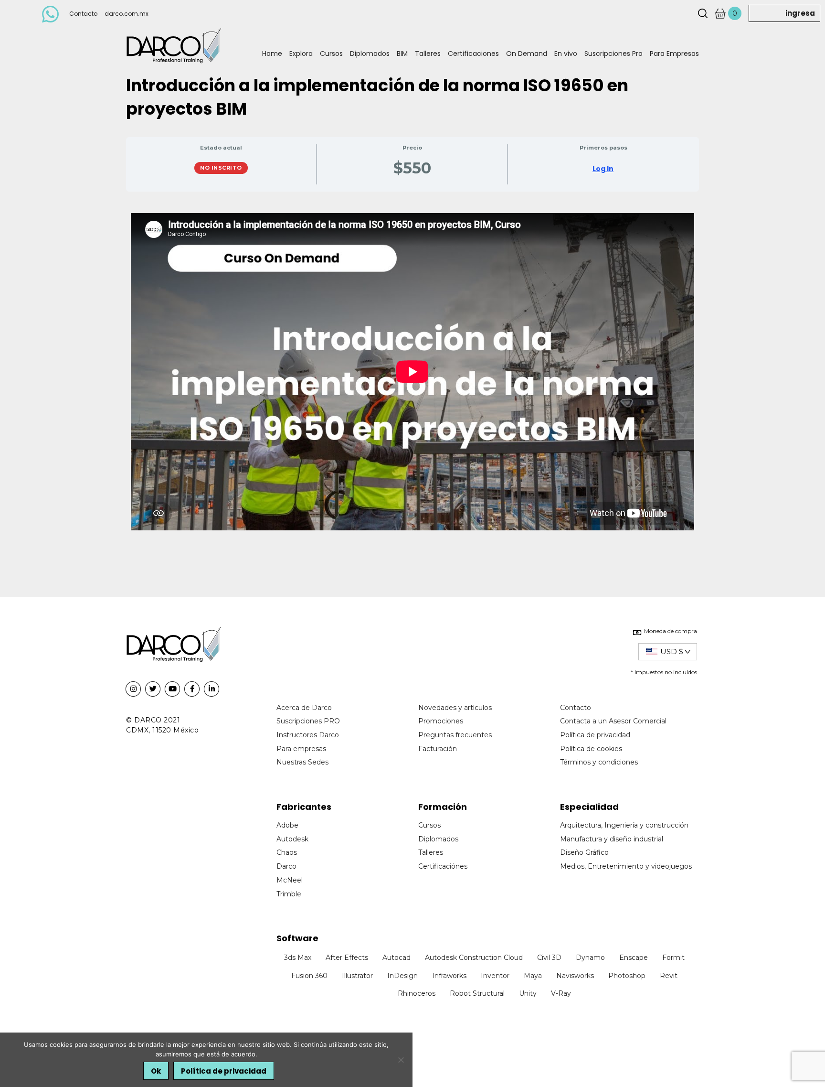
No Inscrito (221, 167)
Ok (156, 1071)
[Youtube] (172, 689)
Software (297, 938)
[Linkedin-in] (211, 689)
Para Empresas (674, 53)
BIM (402, 53)
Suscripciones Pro (613, 53)
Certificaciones (473, 53)
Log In (602, 168)
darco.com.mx (126, 14)
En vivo (565, 53)
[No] (400, 1060)
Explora (301, 53)
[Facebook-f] (192, 689)
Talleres (428, 53)
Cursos (331, 53)
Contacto (83, 14)
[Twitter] (153, 689)
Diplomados (370, 53)
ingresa (800, 13)
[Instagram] (133, 689)
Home (272, 53)
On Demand (526, 53)
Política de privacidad (223, 1071)
